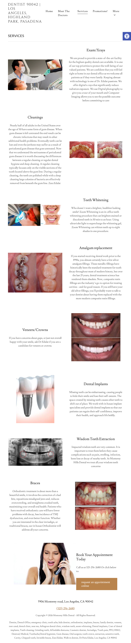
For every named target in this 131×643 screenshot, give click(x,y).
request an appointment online (95, 584)
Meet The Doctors (64, 13)
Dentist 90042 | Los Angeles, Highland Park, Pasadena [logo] (25, 13)
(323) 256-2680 (65, 608)
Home (49, 11)
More (116, 11)
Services (82, 11)
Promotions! (100, 11)
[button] (127, 36)
